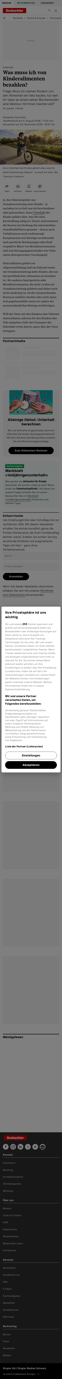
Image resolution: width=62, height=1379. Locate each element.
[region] (31, 690)
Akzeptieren (31, 765)
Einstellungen (31, 755)
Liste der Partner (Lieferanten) (24, 746)
